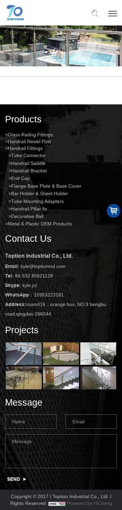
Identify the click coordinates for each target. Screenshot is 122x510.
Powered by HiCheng (89, 503)
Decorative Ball (27, 216)
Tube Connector (28, 155)
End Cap (20, 178)
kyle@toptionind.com (43, 266)
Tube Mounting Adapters (37, 201)
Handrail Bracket (29, 170)
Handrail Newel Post (29, 141)
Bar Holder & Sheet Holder (39, 193)
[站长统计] (56, 503)
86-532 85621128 (34, 275)
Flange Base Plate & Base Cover (46, 186)
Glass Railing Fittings (30, 134)
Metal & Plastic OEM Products (40, 223)
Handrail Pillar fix (29, 208)
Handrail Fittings (25, 148)
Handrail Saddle (28, 163)
